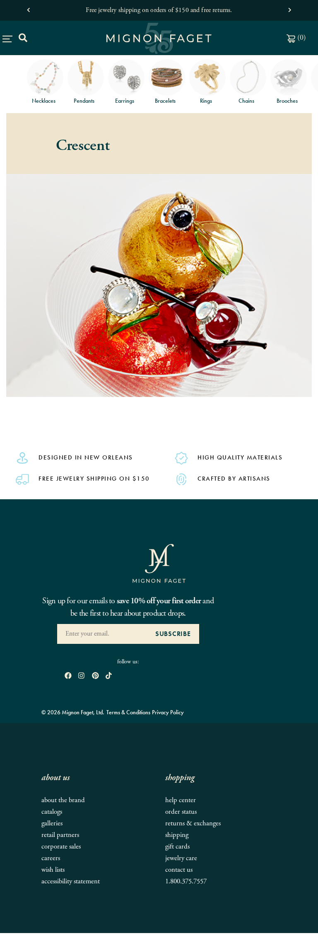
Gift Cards (177, 846)
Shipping (176, 835)
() (300, 37)
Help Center (180, 800)
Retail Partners (60, 835)
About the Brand (63, 800)
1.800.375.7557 (186, 881)
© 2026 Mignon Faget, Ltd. (72, 712)
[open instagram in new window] (81, 676)
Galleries (52, 823)
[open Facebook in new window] (68, 676)
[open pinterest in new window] (95, 676)
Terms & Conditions (128, 712)
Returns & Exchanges (193, 823)
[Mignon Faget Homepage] (159, 563)
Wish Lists (53, 870)
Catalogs (51, 812)
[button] (28, 8)
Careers (50, 858)
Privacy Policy (168, 712)
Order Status (181, 812)
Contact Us (179, 870)
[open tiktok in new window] (109, 676)
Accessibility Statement (70, 881)
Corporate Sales (61, 846)
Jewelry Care (181, 858)
